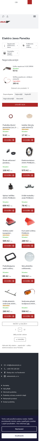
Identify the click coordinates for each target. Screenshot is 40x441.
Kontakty (6, 385)
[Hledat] (3, 16)
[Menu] (34, 16)
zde (28, 423)
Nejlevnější (18, 94)
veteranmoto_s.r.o (13, 376)
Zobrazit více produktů (19, 88)
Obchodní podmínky (9, 392)
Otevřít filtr (20, 105)
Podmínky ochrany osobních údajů (14, 395)
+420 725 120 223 (13, 369)
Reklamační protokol (10, 399)
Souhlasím (19, 436)
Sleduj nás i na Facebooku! (16, 373)
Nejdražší (28, 94)
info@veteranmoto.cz (14, 365)
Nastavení (19, 429)
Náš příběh (6, 389)
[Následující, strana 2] (20, 330)
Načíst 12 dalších (20, 324)
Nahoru (21, 339)
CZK (16, 2)
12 (24, 330)
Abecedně (19, 99)
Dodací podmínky (9, 402)
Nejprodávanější (8, 99)
